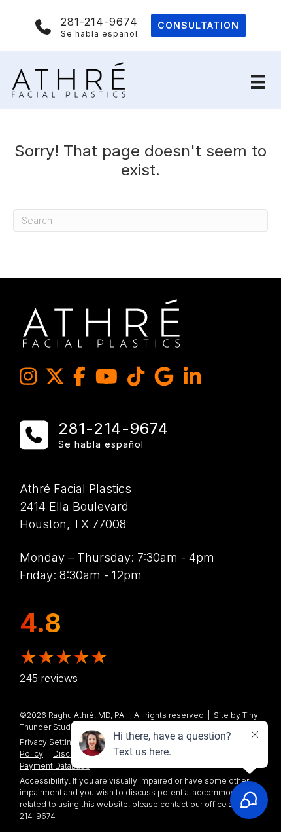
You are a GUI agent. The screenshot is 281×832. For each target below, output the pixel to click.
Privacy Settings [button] (50, 742)
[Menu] (258, 81)
